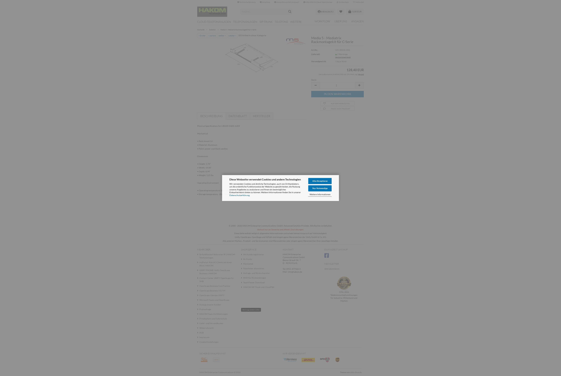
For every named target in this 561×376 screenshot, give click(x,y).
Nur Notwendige (320, 188)
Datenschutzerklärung (239, 195)
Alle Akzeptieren (320, 181)
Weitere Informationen (320, 194)
